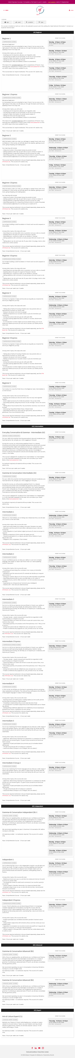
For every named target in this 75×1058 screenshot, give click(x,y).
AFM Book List (6, 544)
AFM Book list (6, 161)
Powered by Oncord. (48, 1055)
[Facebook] (32, 1048)
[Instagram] (43, 1048)
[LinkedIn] (35, 1048)
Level (19, 22)
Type (41, 22)
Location (30, 22)
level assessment (35, 66)
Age (7, 22)
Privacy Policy (41, 1052)
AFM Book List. (6, 753)
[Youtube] (39, 1048)
